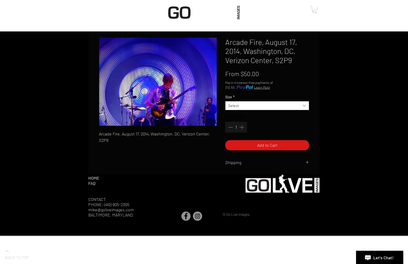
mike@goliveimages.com (111, 209)
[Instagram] (197, 216)
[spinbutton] (236, 127)
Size (229, 97)
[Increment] (242, 127)
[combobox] (267, 105)
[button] (314, 9)
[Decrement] (230, 127)
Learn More (262, 87)
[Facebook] (186, 216)
